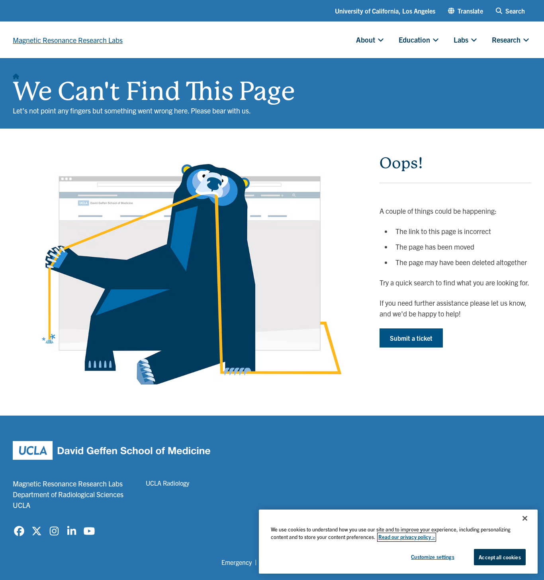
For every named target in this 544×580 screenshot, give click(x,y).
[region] (398, 542)
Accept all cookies (500, 557)
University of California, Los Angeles (385, 11)
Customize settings (432, 556)
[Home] (16, 74)
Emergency (236, 562)
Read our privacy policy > (406, 537)
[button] (465, 11)
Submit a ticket (411, 338)
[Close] (525, 518)
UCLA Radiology (167, 483)
